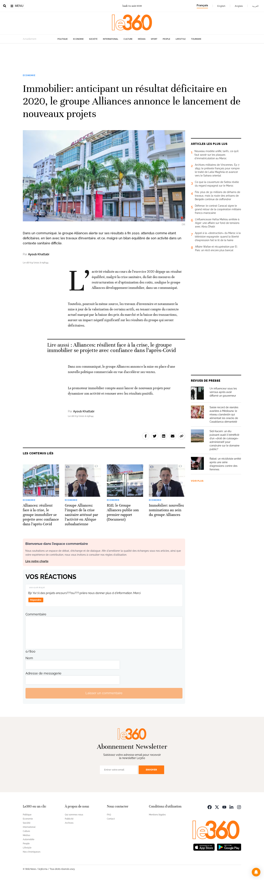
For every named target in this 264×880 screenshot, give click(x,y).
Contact (111, 819)
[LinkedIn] (232, 806)
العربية (255, 5)
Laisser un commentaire (103, 693)
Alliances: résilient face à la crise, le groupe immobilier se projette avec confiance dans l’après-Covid (111, 348)
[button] (256, 872)
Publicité (69, 819)
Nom (29, 658)
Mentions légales (157, 814)
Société (93, 39)
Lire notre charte (36, 561)
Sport (154, 39)
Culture (128, 39)
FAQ (109, 814)
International (110, 39)
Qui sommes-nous (74, 814)
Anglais (239, 5)
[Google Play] (229, 846)
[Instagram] (239, 807)
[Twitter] (217, 806)
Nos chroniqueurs (31, 852)
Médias (141, 39)
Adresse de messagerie (43, 673)
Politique (62, 39)
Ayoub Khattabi (38, 254)
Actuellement (29, 39)
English (221, 5)
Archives (69, 823)
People (166, 39)
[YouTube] (224, 806)
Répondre (35, 600)
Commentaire (36, 614)
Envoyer (151, 769)
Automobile (28, 839)
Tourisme (196, 39)
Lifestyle (181, 39)
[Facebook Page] (209, 806)
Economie (78, 39)
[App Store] (204, 846)
